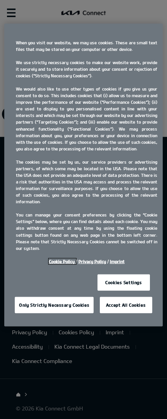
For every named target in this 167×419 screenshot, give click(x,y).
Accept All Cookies (126, 304)
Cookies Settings (123, 282)
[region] (83, 174)
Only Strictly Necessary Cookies (54, 304)
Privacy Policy (92, 261)
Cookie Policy (62, 261)
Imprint (117, 261)
